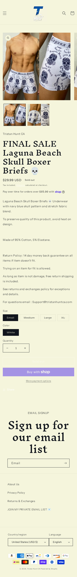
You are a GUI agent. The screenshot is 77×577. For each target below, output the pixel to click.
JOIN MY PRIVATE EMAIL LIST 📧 (29, 509)
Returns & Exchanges (21, 501)
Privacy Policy (16, 492)
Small (12, 318)
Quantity (8, 340)
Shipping (20, 185)
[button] (5, 13)
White (13, 333)
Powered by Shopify (49, 569)
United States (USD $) (25, 541)
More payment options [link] (38, 380)
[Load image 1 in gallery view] (15, 115)
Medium (31, 318)
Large (50, 318)
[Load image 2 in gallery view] (38, 115)
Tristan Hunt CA (33, 569)
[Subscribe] (65, 463)
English (57, 541)
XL (65, 318)
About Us (13, 484)
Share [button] (11, 389)
